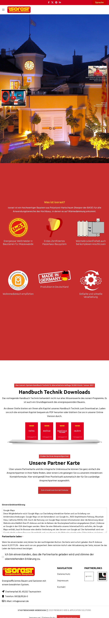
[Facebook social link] (48, 2)
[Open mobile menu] (3, 9)
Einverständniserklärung (13, 505)
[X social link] (52, 2)
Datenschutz (63, 574)
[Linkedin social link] (60, 2)
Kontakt (61, 587)
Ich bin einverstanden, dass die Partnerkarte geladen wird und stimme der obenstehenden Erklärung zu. (49, 556)
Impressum (62, 581)
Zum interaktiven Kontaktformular (54, 490)
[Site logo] (19, 10)
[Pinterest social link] (56, 2)
